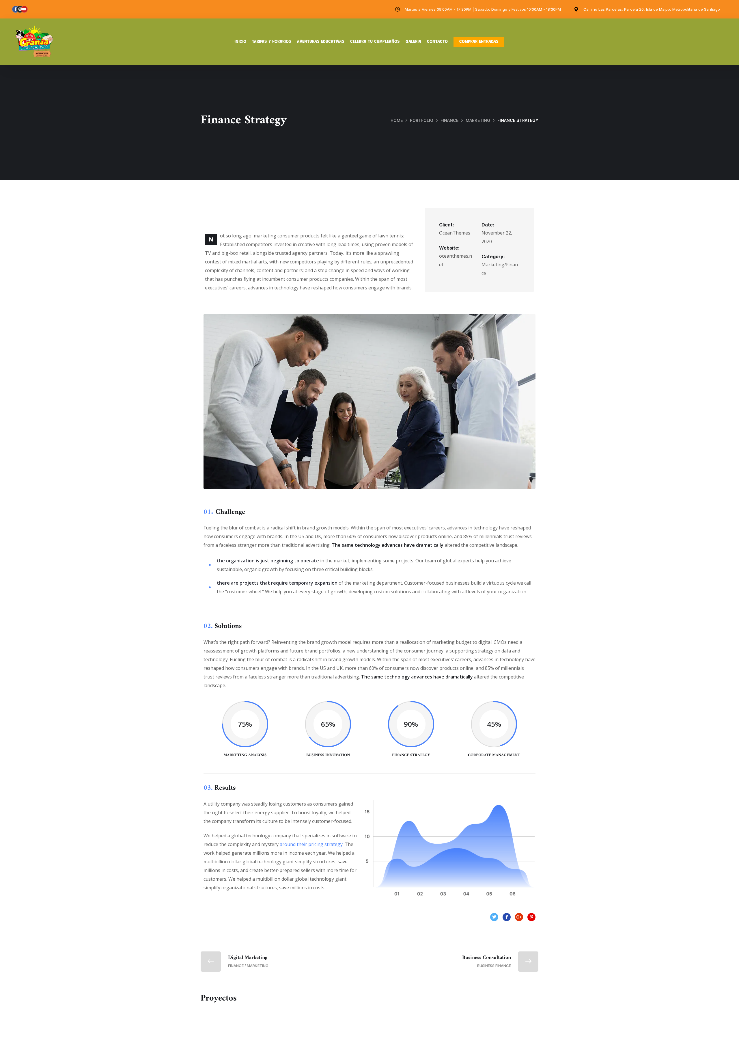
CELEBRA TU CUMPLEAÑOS (375, 42)
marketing (478, 120)
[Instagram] (19, 9)
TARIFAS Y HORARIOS (271, 42)
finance (449, 120)
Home (397, 120)
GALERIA (413, 42)
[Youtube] (24, 9)
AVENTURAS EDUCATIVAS (320, 42)
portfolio (421, 120)
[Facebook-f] (15, 9)
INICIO (240, 42)
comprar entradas (479, 42)
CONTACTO (437, 42)
